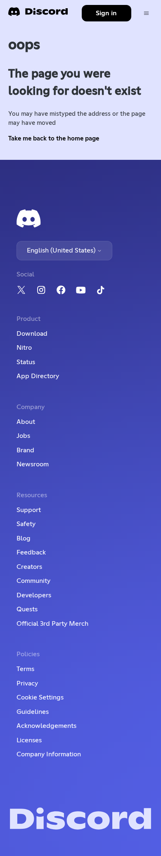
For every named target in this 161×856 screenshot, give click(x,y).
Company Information (49, 754)
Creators (29, 567)
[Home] (38, 14)
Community (33, 581)
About (26, 422)
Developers (34, 595)
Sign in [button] (106, 13)
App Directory (38, 376)
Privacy (27, 683)
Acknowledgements (46, 726)
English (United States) (62, 250)
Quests (27, 609)
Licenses (29, 740)
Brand (25, 450)
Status (26, 362)
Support (29, 510)
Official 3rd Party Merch (52, 623)
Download (32, 333)
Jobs (23, 436)
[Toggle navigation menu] (146, 13)
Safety (26, 524)
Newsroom (33, 464)
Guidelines (33, 712)
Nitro (24, 347)
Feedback (31, 552)
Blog (24, 538)
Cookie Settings (40, 697)
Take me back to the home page (53, 139)
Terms (25, 669)
